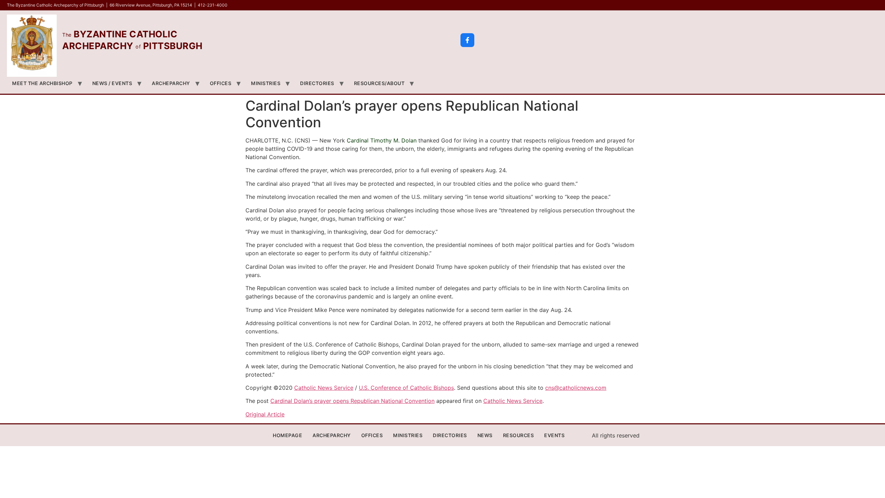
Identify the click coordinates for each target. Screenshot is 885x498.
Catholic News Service (323, 387)
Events (554, 435)
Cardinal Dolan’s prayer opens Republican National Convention (352, 400)
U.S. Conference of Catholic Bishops (406, 387)
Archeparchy (171, 83)
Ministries (265, 83)
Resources (518, 435)
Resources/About (379, 83)
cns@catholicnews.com (575, 387)
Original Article (265, 414)
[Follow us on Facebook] (467, 40)
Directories (317, 83)
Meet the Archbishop (42, 83)
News (485, 435)
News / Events (112, 83)
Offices (221, 83)
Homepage (287, 435)
